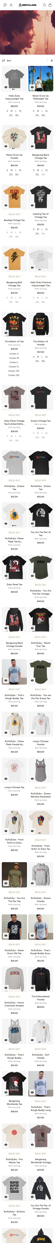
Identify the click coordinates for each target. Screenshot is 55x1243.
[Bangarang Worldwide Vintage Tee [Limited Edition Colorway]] (40, 1136)
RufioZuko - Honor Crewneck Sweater (14, 1004)
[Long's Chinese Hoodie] (40, 724)
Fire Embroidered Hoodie (40, 998)
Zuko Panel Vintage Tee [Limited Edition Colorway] (14, 422)
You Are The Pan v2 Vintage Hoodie (41, 1207)
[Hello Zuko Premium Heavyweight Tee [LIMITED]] (40, 259)
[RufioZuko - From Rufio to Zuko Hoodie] (14, 822)
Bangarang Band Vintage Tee (40, 156)
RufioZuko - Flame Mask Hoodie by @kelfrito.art (14, 743)
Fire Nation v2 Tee (14, 341)
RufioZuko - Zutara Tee (14, 488)
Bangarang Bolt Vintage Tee (14, 284)
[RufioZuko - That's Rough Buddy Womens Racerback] (14, 1031)
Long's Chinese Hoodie (40, 743)
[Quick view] (6, 87)
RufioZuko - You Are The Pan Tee (14, 900)
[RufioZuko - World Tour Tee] (40, 619)
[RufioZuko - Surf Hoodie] (40, 1031)
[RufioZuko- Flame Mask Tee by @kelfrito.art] (14, 515)
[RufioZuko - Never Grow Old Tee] (14, 927)
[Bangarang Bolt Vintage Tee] (14, 259)
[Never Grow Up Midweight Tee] (40, 78)
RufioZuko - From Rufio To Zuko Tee (40, 847)
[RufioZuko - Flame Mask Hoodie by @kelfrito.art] (14, 724)
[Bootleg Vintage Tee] (14, 197)
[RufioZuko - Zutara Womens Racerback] (40, 770)
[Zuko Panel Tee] (14, 567)
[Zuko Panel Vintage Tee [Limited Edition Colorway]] (14, 397)
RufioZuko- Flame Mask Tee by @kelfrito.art (14, 540)
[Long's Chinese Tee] (14, 770)
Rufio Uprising (14, 102)
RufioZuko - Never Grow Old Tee (14, 952)
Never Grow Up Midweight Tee (41, 97)
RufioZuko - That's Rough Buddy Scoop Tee (40, 952)
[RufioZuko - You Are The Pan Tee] (14, 875)
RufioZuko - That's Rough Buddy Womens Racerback (14, 1056)
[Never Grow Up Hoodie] (14, 137)
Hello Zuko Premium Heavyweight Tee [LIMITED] (40, 284)
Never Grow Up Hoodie (14, 156)
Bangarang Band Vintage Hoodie (14, 644)
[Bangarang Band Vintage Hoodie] (14, 619)
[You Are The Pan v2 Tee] (40, 515)
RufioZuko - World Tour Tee (40, 644)
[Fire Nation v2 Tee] (14, 324)
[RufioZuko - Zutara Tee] (14, 463)
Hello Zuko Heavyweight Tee (14, 97)
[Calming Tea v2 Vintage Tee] (40, 197)
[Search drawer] (44, 5)
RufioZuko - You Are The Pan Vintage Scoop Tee (40, 592)
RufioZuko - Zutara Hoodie (41, 900)
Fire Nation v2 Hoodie (40, 343)
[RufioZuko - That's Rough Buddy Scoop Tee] (40, 927)
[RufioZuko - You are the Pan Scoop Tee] (40, 672)
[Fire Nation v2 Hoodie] (40, 324)
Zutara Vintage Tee (40, 420)
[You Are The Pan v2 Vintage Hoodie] (40, 1188)
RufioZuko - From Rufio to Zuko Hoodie (14, 841)
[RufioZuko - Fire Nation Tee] (14, 1136)
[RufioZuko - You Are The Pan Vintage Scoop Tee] (40, 567)
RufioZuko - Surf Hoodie (40, 1056)
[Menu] (5, 5)
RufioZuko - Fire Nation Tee (14, 1161)
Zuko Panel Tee (14, 584)
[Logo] (27, 5)
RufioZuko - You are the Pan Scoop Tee (40, 697)
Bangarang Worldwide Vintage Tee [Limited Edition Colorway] (41, 1161)
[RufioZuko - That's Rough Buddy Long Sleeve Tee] (40, 1084)
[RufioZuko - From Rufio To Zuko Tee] (40, 822)
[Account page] (11, 5)
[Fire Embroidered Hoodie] (40, 979)
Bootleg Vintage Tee (14, 220)
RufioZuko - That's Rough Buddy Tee (14, 697)
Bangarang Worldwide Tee (14, 1102)
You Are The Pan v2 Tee (41, 534)
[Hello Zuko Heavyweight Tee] (14, 78)
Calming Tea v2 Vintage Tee (41, 215)
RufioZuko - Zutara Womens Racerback (41, 795)
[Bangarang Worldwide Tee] (14, 1084)
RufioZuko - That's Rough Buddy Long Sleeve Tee (40, 1109)
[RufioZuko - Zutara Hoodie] (40, 875)
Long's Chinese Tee (14, 787)
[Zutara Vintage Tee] (40, 397)
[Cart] (50, 5)
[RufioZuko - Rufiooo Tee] (14, 1188)
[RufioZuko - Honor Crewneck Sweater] (14, 979)
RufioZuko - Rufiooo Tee (14, 1213)
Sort (9, 60)
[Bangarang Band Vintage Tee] (40, 137)
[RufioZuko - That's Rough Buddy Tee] (14, 672)
